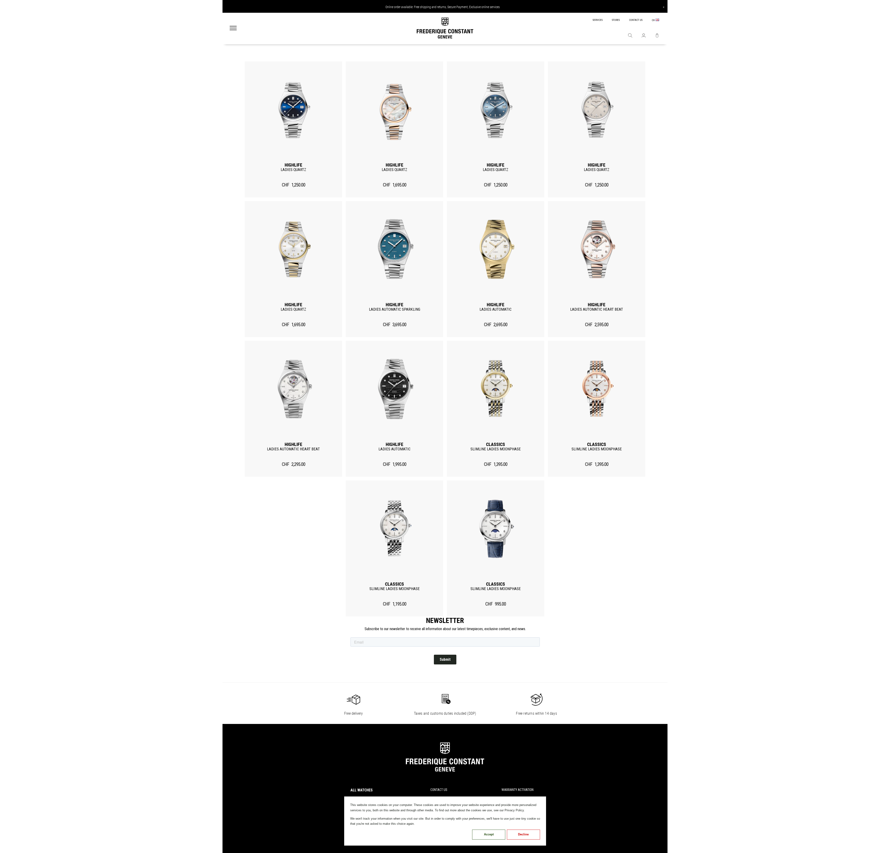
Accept (489, 834)
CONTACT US (635, 20)
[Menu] (233, 28)
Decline (523, 834)
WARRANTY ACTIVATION (518, 790)
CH (653, 20)
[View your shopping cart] (657, 36)
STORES (616, 20)
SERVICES (598, 20)
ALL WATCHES (361, 790)
